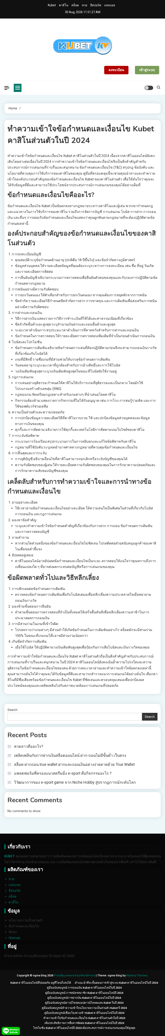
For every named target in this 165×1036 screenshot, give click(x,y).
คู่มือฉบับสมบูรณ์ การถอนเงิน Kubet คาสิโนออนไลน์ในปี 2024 (84, 987)
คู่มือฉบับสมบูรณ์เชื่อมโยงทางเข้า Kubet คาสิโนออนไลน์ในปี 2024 (84, 1012)
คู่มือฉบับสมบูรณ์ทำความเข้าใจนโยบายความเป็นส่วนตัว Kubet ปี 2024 (84, 1008)
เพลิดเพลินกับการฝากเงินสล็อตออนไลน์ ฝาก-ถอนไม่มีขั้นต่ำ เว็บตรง (70, 755)
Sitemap (14, 938)
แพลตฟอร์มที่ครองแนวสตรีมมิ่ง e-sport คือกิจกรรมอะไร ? (63, 773)
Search (12, 710)
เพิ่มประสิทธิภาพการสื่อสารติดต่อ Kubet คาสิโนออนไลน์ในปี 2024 (84, 1023)
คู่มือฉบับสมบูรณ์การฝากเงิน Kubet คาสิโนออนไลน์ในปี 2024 (84, 997)
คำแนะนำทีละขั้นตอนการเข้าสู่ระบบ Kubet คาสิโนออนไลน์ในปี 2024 (116, 982)
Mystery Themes (136, 975)
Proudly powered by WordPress (75, 975)
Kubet (52, 5)
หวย (84, 5)
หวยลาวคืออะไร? (28, 746)
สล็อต (75, 5)
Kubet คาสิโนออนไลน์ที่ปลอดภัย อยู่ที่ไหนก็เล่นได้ (40, 982)
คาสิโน (63, 5)
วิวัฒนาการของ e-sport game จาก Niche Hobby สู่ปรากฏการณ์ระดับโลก (75, 782)
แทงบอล (109, 5)
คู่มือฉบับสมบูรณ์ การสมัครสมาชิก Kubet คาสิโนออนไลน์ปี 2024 (84, 992)
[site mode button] (149, 88)
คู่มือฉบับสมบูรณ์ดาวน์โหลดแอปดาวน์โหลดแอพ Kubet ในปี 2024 (84, 1002)
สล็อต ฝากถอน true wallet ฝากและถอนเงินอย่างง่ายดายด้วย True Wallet (74, 764)
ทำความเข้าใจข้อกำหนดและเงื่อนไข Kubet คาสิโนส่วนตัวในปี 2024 (84, 1018)
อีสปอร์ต (95, 5)
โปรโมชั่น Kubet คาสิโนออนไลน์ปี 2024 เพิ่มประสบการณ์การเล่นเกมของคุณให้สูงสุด (84, 1028)
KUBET (9, 856)
